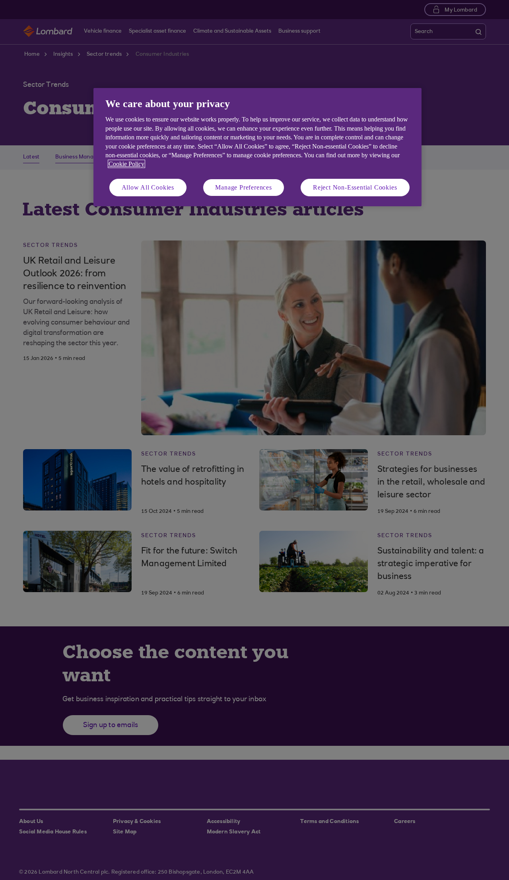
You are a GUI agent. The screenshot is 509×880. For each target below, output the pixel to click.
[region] (257, 147)
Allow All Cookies (148, 187)
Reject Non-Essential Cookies (355, 187)
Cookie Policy (126, 163)
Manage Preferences (243, 187)
